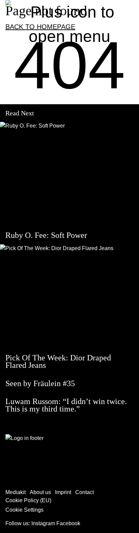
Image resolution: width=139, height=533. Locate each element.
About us (40, 492)
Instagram (43, 523)
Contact (84, 492)
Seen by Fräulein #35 (40, 383)
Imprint (63, 492)
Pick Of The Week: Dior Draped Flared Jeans (58, 361)
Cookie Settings (24, 510)
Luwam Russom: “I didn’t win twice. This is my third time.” (66, 405)
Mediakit (15, 492)
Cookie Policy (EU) (28, 500)
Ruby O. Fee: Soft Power (46, 235)
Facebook (68, 523)
